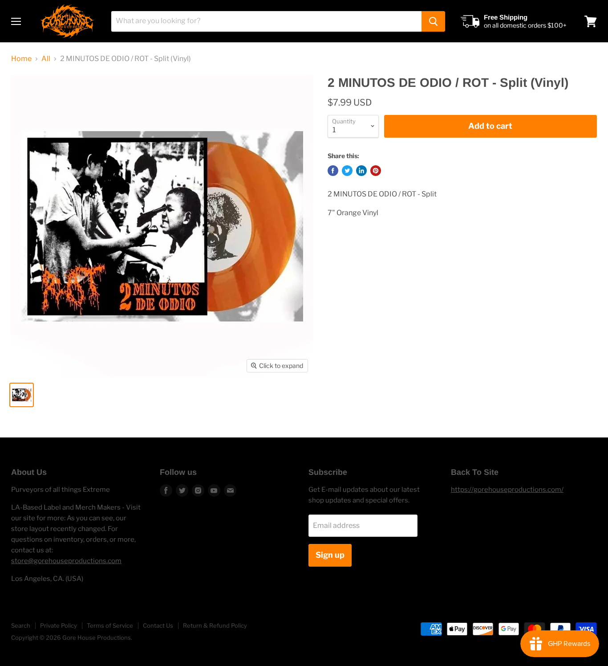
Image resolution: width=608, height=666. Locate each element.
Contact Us (158, 625)
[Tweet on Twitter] (347, 170)
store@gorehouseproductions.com (66, 561)
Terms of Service (110, 625)
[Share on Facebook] (333, 170)
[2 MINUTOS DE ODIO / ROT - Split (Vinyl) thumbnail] (21, 395)
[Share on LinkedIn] (361, 170)
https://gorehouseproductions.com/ (507, 490)
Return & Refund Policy (215, 625)
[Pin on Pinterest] (375, 170)
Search (20, 625)
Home (21, 59)
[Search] (433, 21)
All (45, 59)
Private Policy (58, 625)
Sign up (330, 555)
